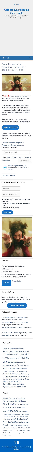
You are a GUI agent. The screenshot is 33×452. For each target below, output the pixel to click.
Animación (6, 351)
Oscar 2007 (21, 379)
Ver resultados (16, 281)
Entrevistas (13, 365)
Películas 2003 (14, 416)
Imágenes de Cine (19, 374)
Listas (5, 377)
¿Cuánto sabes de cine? (17, 305)
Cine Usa (13, 411)
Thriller (5, 435)
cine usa (21, 411)
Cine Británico (20, 401)
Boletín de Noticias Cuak (11, 207)
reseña (24, 430)
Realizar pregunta (11, 127)
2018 (20, 398)
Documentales (7, 365)
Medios (9, 376)
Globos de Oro (12, 371)
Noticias (24, 377)
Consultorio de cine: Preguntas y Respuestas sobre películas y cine (13, 67)
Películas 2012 (9, 427)
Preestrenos (17, 430)
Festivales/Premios (11, 369)
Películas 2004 (23, 416)
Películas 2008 (22, 422)
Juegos (28, 374)
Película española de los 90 (17, 166)
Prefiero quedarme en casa (11, 271)
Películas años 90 (7, 430)
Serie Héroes (9, 433)
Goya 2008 (19, 371)
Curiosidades (13, 362)
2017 (16, 398)
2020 (7, 349)
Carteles (8, 354)
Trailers (14, 386)
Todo (9, 158)
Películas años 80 (25, 428)
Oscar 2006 (14, 379)
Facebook (16, 449)
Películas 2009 (8, 425)
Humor (10, 374)
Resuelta (20, 158)
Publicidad (21, 384)
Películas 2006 (21, 419)
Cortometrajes (12, 358)
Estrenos (21, 365)
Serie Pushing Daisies (18, 433)
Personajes (15, 384)
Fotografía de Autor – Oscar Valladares (15, 317)
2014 (14, 398)
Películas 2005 (9, 419)
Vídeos (19, 387)
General (13, 414)
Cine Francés (15, 407)
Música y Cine (15, 376)
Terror (25, 433)
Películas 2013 (17, 427)
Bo (9, 167)
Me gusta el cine (8, 269)
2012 (4, 398)
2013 (7, 398)
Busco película (6, 335)
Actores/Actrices (16, 349)
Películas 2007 (9, 422)
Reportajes (6, 387)
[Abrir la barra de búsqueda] (29, 58)
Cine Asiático (11, 401)
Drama (9, 414)
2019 (4, 349)
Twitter (28, 447)
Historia (5, 374)
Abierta (14, 158)
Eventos (27, 365)
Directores (21, 362)
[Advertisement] (16, 38)
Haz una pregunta (9, 175)
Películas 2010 (18, 425)
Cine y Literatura (21, 354)
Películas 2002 (6, 416)
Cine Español (13, 354)
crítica (5, 414)
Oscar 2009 (10, 381)
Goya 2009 (24, 371)
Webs (24, 387)
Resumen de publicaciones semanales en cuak (16, 204)
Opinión (8, 379)
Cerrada (26, 158)
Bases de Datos (14, 351)
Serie (11, 386)
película (27, 414)
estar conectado (21, 96)
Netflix (22, 414)
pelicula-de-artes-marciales (11, 333)
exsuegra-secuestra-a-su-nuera (12, 327)
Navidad (18, 414)
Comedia (25, 411)
